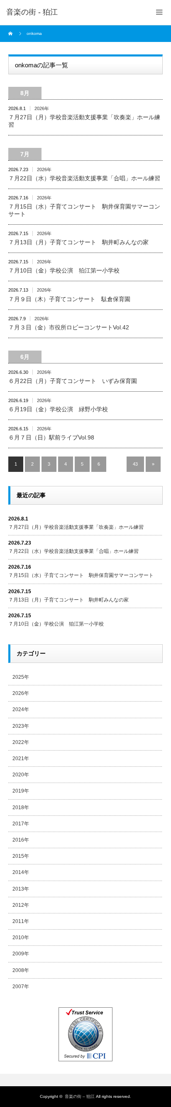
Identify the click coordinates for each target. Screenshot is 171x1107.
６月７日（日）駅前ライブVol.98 (51, 437)
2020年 (20, 775)
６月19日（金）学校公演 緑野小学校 (58, 409)
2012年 (20, 905)
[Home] (11, 33)
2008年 (20, 970)
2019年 (20, 791)
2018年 (20, 807)
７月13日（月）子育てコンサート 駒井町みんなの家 (78, 242)
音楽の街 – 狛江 (80, 1096)
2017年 (20, 824)
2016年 (20, 840)
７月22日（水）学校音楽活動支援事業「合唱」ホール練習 (84, 178)
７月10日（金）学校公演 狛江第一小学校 (64, 270)
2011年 (20, 921)
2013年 (20, 889)
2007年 (20, 986)
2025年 (20, 677)
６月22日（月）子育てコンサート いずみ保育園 (72, 381)
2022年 (20, 742)
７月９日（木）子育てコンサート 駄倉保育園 (69, 299)
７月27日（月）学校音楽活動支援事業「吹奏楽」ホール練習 (84, 121)
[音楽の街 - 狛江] (32, 12)
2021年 (20, 758)
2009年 (20, 954)
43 (135, 463)
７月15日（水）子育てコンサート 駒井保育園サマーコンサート (84, 210)
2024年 (20, 709)
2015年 (20, 856)
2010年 (20, 937)
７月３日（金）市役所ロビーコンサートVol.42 (68, 327)
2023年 (20, 726)
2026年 (41, 108)
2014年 (20, 872)
